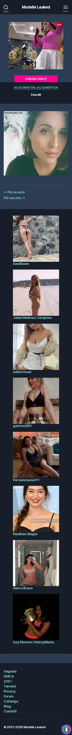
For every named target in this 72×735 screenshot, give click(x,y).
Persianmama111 (26, 480)
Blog (7, 706)
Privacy (10, 691)
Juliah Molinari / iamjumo (32, 318)
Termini (10, 686)
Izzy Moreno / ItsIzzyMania (33, 642)
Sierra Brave (22, 588)
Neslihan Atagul (25, 534)
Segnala (10, 671)
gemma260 (22, 426)
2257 (8, 681)
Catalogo (11, 701)
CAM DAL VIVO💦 (36, 78)
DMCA (9, 676)
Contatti (10, 711)
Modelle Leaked (36, 7)
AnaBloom (21, 264)
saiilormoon (22, 372)
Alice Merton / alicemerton (36, 87)
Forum (9, 696)
